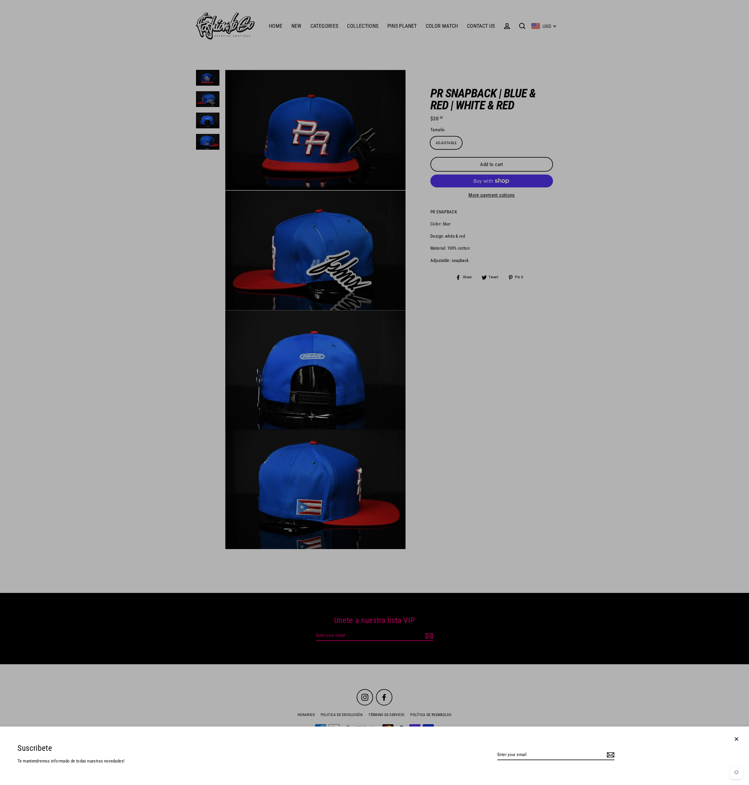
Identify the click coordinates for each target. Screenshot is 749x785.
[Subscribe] (609, 755)
